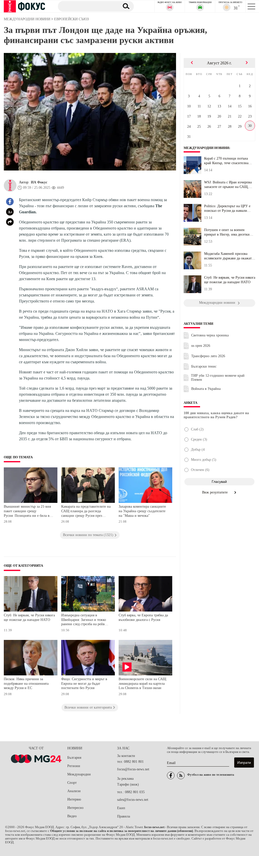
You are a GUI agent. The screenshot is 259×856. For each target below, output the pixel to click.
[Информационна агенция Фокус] (171, 775)
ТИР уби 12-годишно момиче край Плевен (218, 378)
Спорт (72, 783)
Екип (121, 808)
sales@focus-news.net (132, 800)
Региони (73, 766)
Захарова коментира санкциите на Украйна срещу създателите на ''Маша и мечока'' (142, 511)
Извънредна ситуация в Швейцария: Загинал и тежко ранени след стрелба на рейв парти (83, 620)
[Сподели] (10, 222)
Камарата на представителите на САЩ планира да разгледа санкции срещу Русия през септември (86, 512)
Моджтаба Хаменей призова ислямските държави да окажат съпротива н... (228, 256)
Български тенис (204, 366)
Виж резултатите (215, 492)
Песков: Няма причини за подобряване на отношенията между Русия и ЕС (26, 683)
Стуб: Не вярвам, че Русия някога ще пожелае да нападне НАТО (29, 617)
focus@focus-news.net (133, 769)
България (74, 757)
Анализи (74, 791)
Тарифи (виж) (128, 784)
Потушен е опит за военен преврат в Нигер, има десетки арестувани (227, 232)
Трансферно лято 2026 (208, 356)
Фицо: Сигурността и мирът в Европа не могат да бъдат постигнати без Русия (84, 683)
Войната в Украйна (206, 389)
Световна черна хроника (210, 335)
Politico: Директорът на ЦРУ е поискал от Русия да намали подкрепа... (227, 208)
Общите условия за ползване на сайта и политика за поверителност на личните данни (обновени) (121, 831)
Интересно (75, 808)
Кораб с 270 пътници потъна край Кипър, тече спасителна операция (226, 161)
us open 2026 (200, 346)
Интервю (74, 799)
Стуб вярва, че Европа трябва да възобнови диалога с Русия (143, 617)
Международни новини (206, 148)
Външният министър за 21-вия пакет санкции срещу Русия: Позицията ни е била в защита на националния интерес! (29, 512)
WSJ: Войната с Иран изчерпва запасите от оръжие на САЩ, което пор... (228, 184)
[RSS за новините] (181, 775)
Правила (123, 816)
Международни (79, 774)
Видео (72, 816)
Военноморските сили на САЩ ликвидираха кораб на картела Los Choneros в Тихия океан (142, 683)
